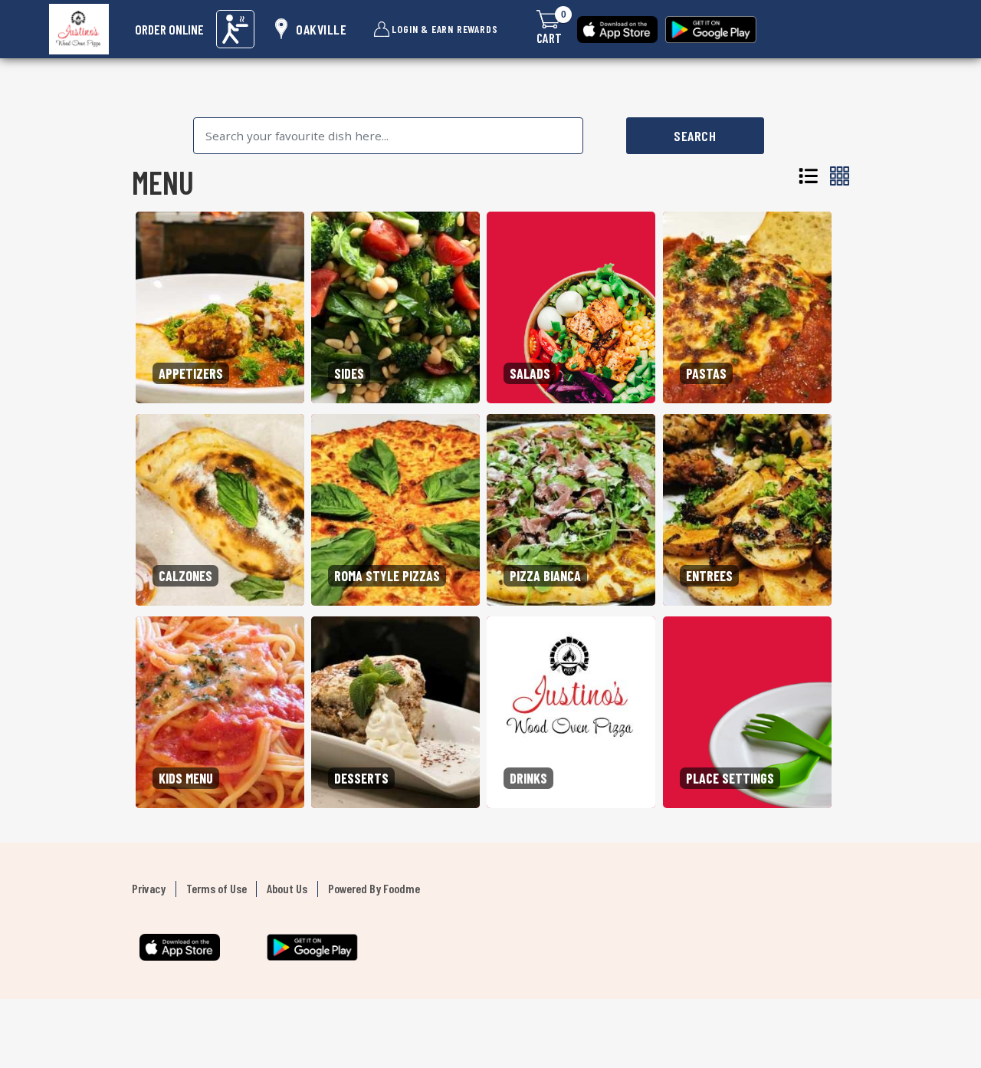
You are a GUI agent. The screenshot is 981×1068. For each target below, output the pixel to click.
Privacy (149, 888)
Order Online (169, 29)
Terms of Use (216, 888)
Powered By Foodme (374, 888)
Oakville (321, 29)
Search (695, 135)
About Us (287, 888)
